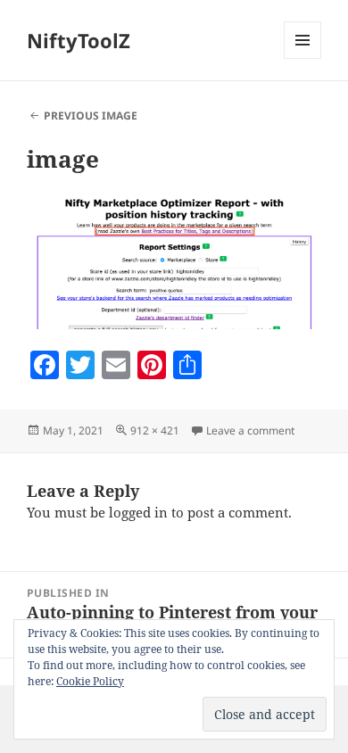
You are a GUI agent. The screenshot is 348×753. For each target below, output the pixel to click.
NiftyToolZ (78, 40)
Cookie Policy (90, 681)
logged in (138, 512)
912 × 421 (154, 430)
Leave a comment (250, 430)
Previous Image (90, 115)
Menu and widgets (303, 58)
